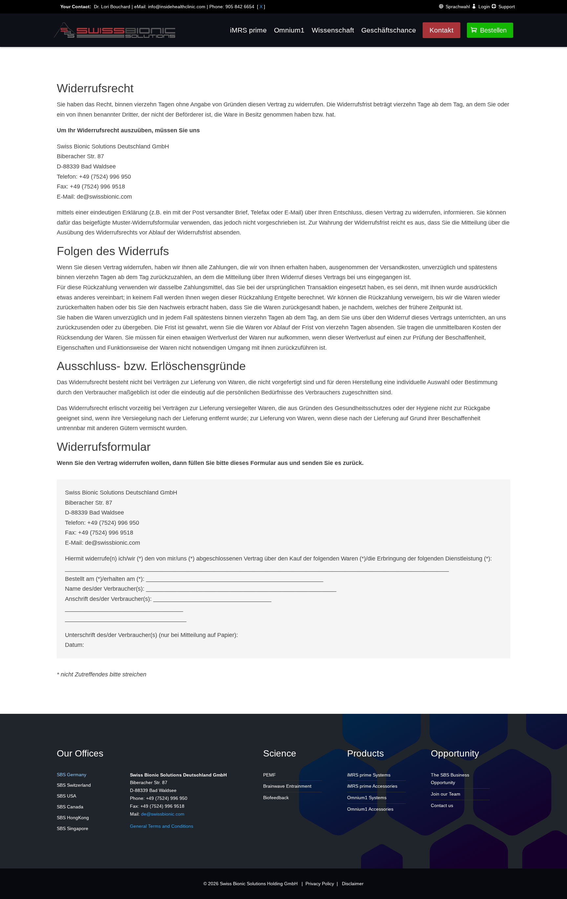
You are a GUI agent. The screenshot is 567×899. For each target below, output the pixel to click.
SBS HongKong (73, 817)
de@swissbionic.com (162, 814)
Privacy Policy (319, 883)
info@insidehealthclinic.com (176, 6)
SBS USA (66, 796)
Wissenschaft (333, 30)
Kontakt (441, 30)
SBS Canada (70, 806)
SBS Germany (71, 774)
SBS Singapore (72, 828)
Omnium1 (289, 30)
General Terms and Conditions (161, 826)
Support (506, 6)
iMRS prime (248, 30)
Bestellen (489, 30)
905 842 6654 (239, 6)
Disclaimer (353, 883)
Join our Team (445, 794)
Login (484, 6)
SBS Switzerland (74, 785)
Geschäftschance (388, 30)
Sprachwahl (458, 6)
